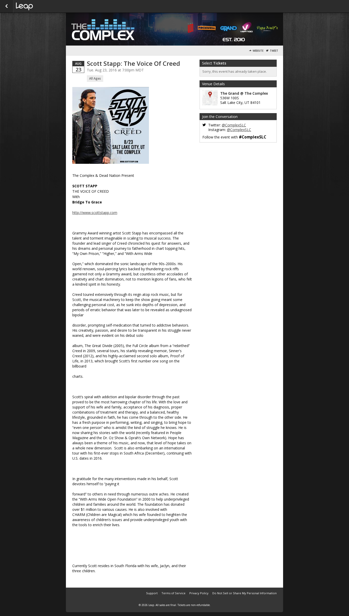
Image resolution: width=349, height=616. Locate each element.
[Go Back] (6, 6)
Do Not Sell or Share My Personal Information (244, 593)
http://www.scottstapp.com (94, 212)
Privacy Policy (198, 593)
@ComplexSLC (234, 125)
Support (152, 593)
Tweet (274, 50)
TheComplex (41, 6)
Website (258, 50)
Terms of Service (173, 593)
